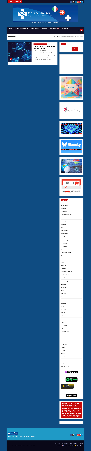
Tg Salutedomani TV (14, 32)
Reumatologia (64, 325)
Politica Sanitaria (43, 44)
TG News (63, 350)
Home (10, 28)
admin (44, 50)
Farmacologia (64, 246)
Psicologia (63, 322)
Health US (63, 265)
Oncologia (36, 44)
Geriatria (63, 259)
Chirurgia (63, 224)
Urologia (63, 354)
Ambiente (63, 208)
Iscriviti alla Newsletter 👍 (70, 445)
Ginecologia (64, 262)
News (62, 290)
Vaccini (63, 357)
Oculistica (63, 293)
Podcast (63, 312)
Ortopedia (63, 303)
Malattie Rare (64, 278)
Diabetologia (64, 233)
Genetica (63, 256)
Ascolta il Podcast (35, 28)
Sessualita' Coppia (65, 338)
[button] (78, 30)
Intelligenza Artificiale (66, 271)
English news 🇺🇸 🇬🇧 (54, 28)
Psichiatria (63, 319)
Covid (62, 227)
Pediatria (63, 309)
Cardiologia (64, 221)
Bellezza (63, 218)
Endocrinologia (65, 240)
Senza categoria (65, 335)
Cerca (63, 44)
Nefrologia (63, 284)
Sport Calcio (64, 344)
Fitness (63, 249)
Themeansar (32, 445)
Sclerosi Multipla (65, 331)
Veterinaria (64, 360)
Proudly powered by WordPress (15, 445)
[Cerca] (75, 49)
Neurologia (63, 287)
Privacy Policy (65, 28)
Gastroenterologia (66, 252)
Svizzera (63, 347)
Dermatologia (64, 230)
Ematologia (64, 237)
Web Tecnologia (65, 366)
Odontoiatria (64, 297)
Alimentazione (64, 205)
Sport (62, 341)
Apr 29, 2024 (38, 50)
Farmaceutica (64, 243)
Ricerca (63, 328)
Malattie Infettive (65, 275)
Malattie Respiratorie (66, 281)
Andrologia (64, 211)
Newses (26, 445)
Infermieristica (64, 268)
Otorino (63, 306)
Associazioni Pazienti (66, 214)
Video (62, 363)
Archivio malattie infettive (21, 28)
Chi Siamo (44, 28)
